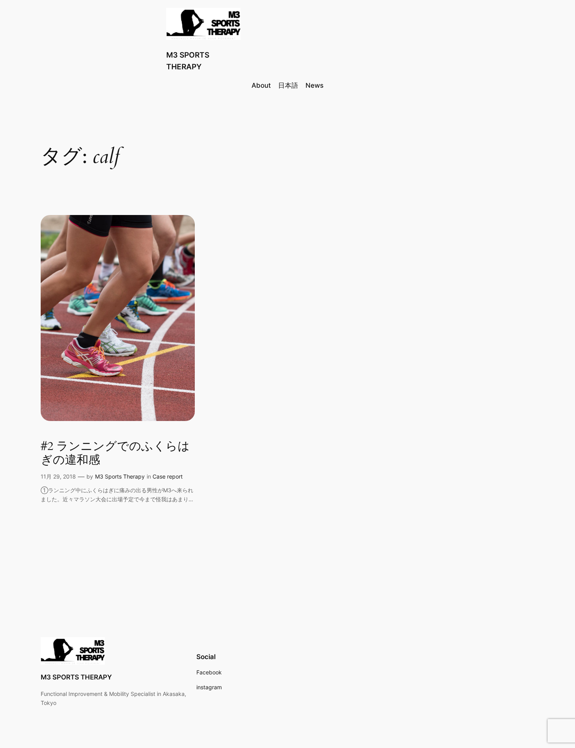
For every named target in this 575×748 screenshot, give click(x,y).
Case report (168, 476)
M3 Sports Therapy (120, 476)
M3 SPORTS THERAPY (76, 677)
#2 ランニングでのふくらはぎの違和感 (115, 454)
